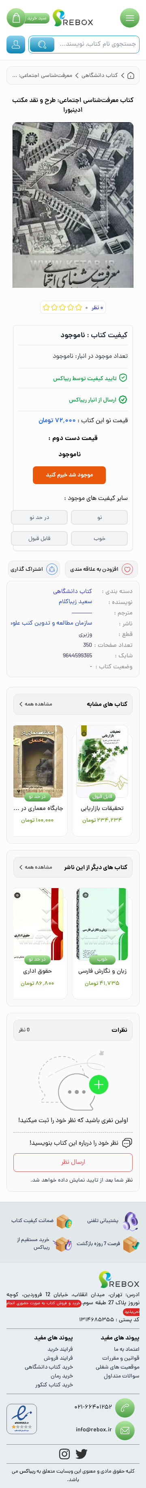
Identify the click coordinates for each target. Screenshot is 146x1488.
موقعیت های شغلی (118, 1367)
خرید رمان (62, 1376)
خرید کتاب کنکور (54, 1385)
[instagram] (64, 1454)
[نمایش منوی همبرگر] (130, 18)
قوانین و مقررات (121, 1358)
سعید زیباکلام (75, 602)
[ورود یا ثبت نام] (15, 44)
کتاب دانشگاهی (72, 592)
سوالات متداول (122, 1376)
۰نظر (97, 308)
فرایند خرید (60, 1350)
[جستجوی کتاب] (42, 44)
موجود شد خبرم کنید (69, 475)
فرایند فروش (58, 1358)
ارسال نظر (73, 1162)
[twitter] (81, 1454)
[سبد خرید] (16, 18)
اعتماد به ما (127, 1350)
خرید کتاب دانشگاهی (49, 1367)
